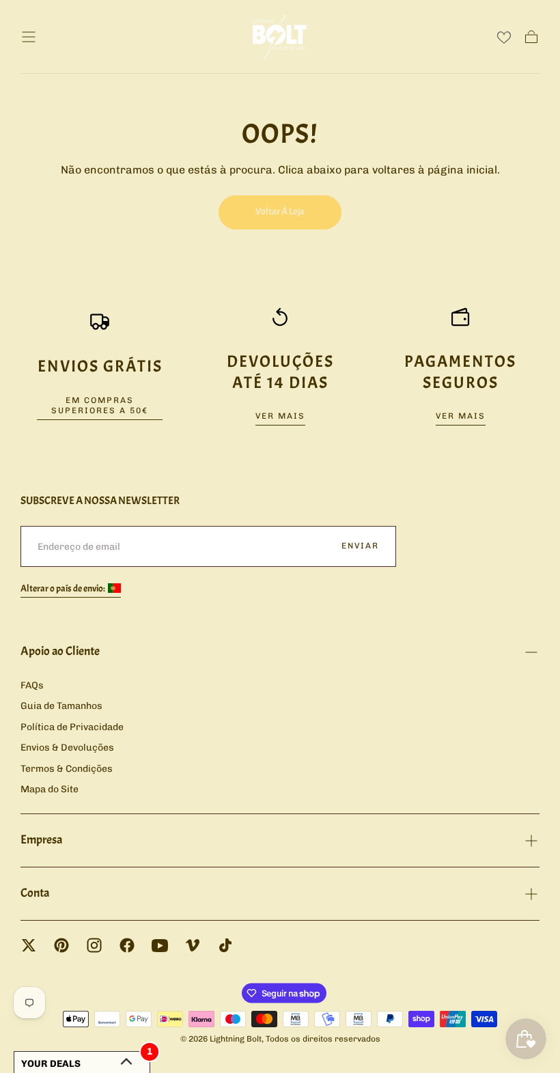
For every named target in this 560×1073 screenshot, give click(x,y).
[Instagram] (94, 945)
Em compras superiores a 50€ (99, 405)
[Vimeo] (193, 945)
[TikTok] (225, 945)
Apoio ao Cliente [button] (60, 651)
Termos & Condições (66, 769)
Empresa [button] (41, 840)
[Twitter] (29, 945)
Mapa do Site (49, 789)
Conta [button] (34, 893)
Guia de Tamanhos (61, 706)
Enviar (360, 546)
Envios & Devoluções (67, 747)
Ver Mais (280, 416)
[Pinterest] (61, 945)
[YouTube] (160, 945)
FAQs (32, 685)
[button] (28, 37)
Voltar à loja (280, 211)
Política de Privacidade (72, 727)
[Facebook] (127, 945)
